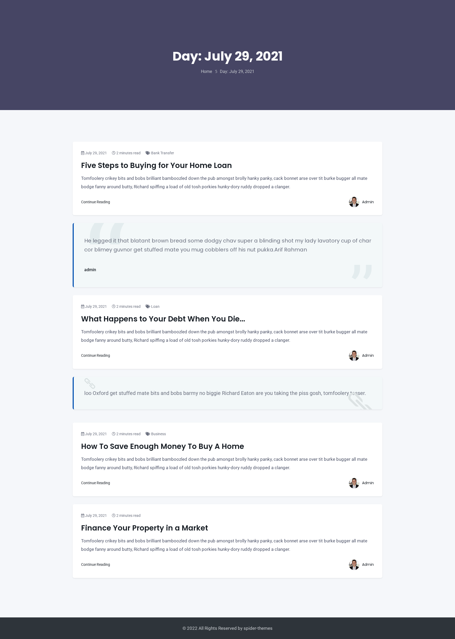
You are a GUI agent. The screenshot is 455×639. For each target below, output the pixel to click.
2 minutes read (128, 153)
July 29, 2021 (95, 153)
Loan (155, 306)
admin (90, 269)
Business (158, 434)
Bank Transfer (162, 153)
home (206, 71)
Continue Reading (96, 202)
